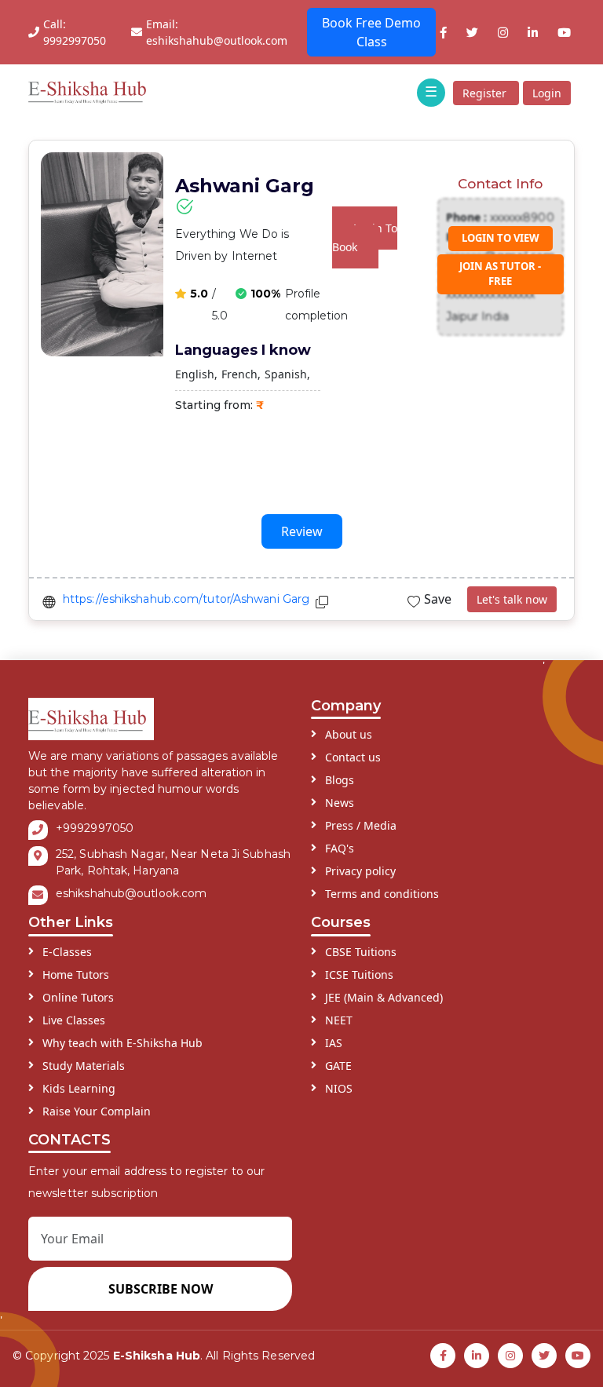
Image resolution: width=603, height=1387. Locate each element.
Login (546, 93)
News (339, 802)
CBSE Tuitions (361, 951)
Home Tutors (75, 974)
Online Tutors (78, 997)
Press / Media (361, 825)
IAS (333, 1042)
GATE (338, 1065)
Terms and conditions (382, 893)
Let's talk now (512, 599)
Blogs (339, 779)
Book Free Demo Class (371, 32)
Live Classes (73, 1020)
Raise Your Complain (96, 1111)
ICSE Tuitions (359, 974)
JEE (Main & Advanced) (384, 997)
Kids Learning (78, 1088)
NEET (339, 1020)
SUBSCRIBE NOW (160, 1289)
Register (486, 93)
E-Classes (67, 951)
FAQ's (339, 848)
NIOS (339, 1088)
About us (348, 734)
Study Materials (83, 1065)
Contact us (353, 757)
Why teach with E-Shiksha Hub (122, 1042)
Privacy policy (360, 870)
